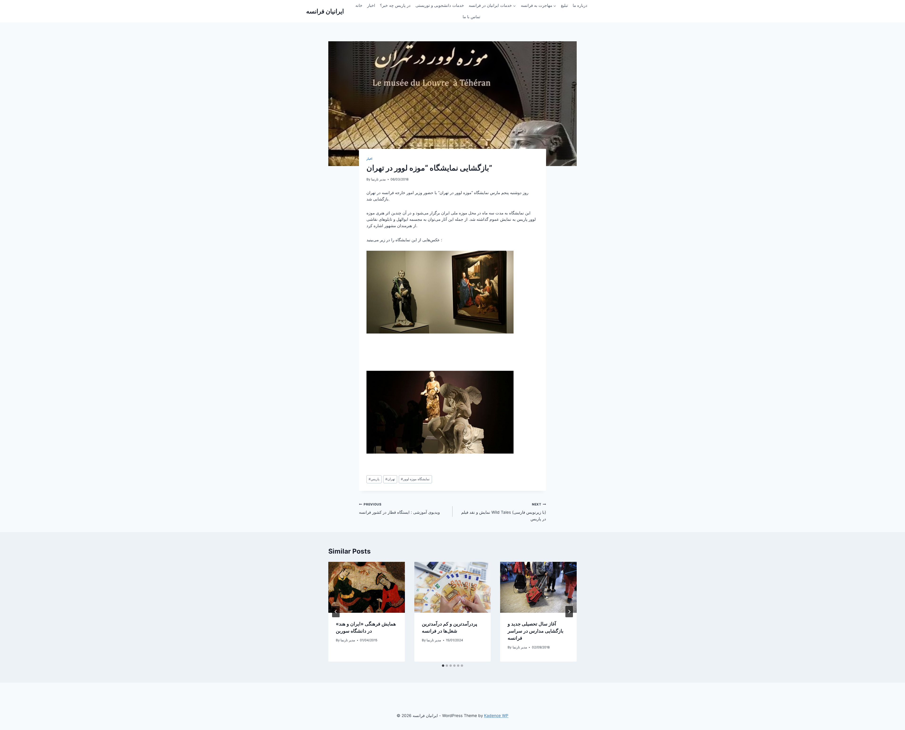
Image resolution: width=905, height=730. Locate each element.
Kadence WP (496, 715)
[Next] (569, 611)
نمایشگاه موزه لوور (415, 479)
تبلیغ (564, 5)
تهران (390, 479)
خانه (358, 5)
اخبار (371, 5)
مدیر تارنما (378, 179)
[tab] (443, 665)
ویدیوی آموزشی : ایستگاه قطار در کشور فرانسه (399, 508)
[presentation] (366, 587)
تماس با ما (471, 16)
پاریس (374, 479)
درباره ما (580, 5)
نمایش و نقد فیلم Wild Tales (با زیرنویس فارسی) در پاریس (503, 511)
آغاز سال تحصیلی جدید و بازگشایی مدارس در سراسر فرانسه (536, 631)
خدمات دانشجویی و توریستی (439, 5)
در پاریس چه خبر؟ (395, 5)
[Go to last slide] (336, 611)
